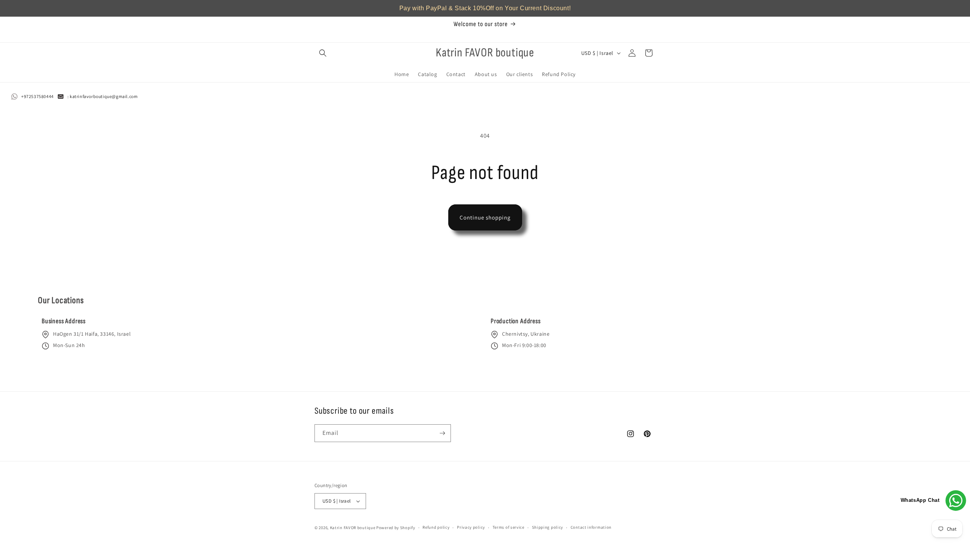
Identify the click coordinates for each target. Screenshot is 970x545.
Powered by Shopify (395, 527)
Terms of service (508, 527)
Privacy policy (471, 527)
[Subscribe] (442, 433)
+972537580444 (37, 96)
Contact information (591, 527)
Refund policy (435, 527)
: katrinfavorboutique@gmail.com (102, 96)
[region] (485, 8)
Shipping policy (547, 527)
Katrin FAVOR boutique (352, 527)
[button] (322, 53)
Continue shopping (485, 217)
